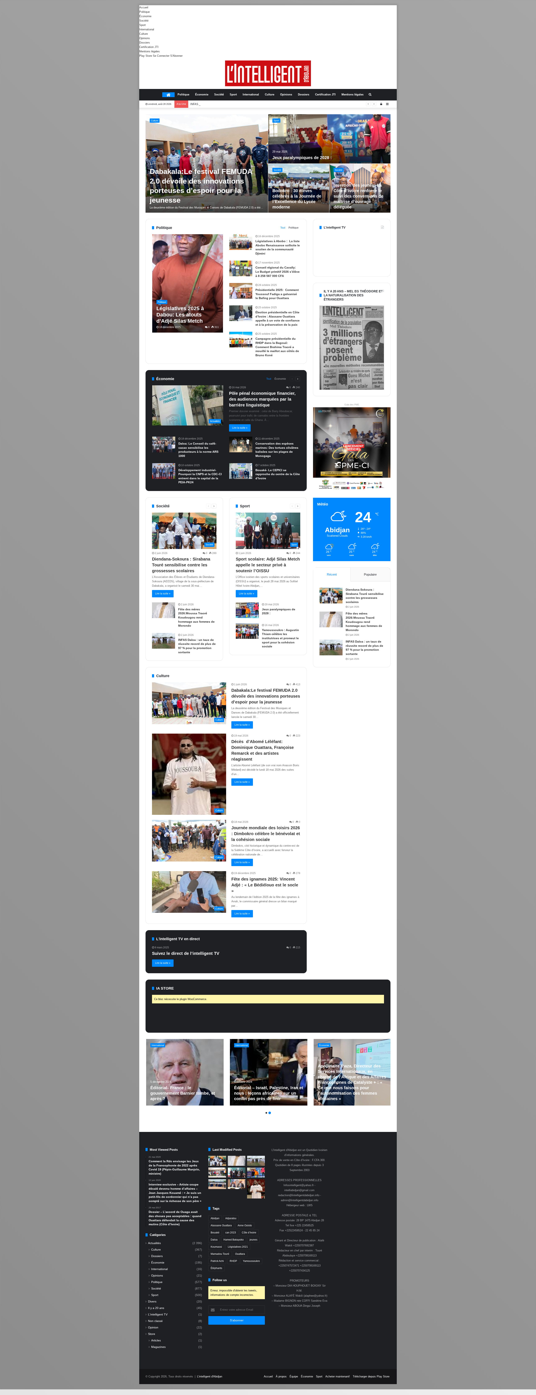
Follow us (220, 1280)
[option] (268, 163)
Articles (156, 1340)
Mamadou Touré (220, 1253)
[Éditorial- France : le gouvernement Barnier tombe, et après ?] (184, 1072)
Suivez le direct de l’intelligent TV (185, 953)
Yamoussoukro (251, 1261)
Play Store (145, 55)
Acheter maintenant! (337, 1376)
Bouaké (215, 1232)
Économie (145, 16)
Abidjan (215, 1218)
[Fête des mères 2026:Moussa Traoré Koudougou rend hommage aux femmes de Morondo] (329, 138)
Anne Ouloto (245, 1225)
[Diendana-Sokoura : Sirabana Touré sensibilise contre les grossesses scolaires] (207, 163)
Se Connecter (161, 55)
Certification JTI (148, 47)
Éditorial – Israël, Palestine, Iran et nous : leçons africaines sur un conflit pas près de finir (268, 1093)
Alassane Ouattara (221, 1225)
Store (151, 1334)
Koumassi (216, 1246)
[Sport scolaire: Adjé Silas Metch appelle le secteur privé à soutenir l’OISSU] (360, 188)
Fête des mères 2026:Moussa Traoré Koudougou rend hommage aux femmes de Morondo (196, 617)
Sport (142, 25)
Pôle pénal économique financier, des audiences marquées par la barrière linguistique (262, 399)
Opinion (153, 1327)
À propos (281, 1376)
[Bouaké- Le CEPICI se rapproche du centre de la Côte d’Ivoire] (240, 471)
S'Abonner (176, 55)
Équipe (294, 1376)
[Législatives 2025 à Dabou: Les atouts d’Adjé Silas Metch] (187, 283)
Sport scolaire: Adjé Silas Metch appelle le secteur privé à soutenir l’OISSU (236, 104)
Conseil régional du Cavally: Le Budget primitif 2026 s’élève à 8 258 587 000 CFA (277, 271)
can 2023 (230, 1232)
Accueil (143, 7)
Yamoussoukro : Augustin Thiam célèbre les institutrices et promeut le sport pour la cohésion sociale (280, 638)
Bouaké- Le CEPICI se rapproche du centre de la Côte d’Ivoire (277, 474)
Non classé (155, 1321)
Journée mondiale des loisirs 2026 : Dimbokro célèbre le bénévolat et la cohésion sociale (265, 833)
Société (143, 20)
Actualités (154, 1243)
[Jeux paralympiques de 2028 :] (247, 610)
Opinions (144, 38)
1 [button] (266, 1113)
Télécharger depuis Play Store (371, 1376)
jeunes (253, 1239)
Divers (152, 1301)
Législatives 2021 (238, 1246)
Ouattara (240, 1253)
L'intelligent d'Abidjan (209, 1376)
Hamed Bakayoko (233, 1239)
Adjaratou (230, 1218)
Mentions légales (149, 51)
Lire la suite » (239, 427)
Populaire (370, 574)
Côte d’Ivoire (249, 1232)
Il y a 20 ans (156, 1308)
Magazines (158, 1347)
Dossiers (144, 42)
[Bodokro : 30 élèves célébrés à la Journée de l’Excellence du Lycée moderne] (217, 1184)
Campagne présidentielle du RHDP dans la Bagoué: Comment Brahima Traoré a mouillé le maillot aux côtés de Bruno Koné (277, 347)
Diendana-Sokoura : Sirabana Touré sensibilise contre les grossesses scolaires (200, 186)
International (146, 29)
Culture (143, 33)
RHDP (233, 1261)
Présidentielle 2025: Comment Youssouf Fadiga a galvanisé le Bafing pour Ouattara (277, 294)
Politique (144, 11)
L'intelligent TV (158, 1314)
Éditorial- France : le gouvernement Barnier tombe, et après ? (182, 1093)
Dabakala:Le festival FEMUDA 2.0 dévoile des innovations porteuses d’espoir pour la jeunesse (265, 696)
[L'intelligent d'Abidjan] (268, 73)
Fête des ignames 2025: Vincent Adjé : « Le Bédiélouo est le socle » (264, 885)
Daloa (214, 1239)
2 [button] (269, 1113)
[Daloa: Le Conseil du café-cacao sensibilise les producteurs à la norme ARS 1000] (163, 444)
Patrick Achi (217, 1261)
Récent (332, 574)
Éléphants (216, 1268)
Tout (282, 227)
